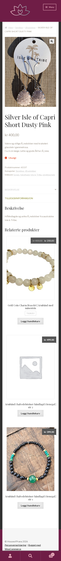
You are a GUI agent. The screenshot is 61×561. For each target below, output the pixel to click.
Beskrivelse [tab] (12, 189)
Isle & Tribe (36, 174)
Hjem (10, 27)
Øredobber (30, 27)
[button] (51, 41)
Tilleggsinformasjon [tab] (19, 198)
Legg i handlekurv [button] (30, 321)
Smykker (19, 27)
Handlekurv (47, 553)
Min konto (10, 556)
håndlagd (25, 174)
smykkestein (48, 174)
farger (16, 174)
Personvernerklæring (15, 545)
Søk (30, 556)
